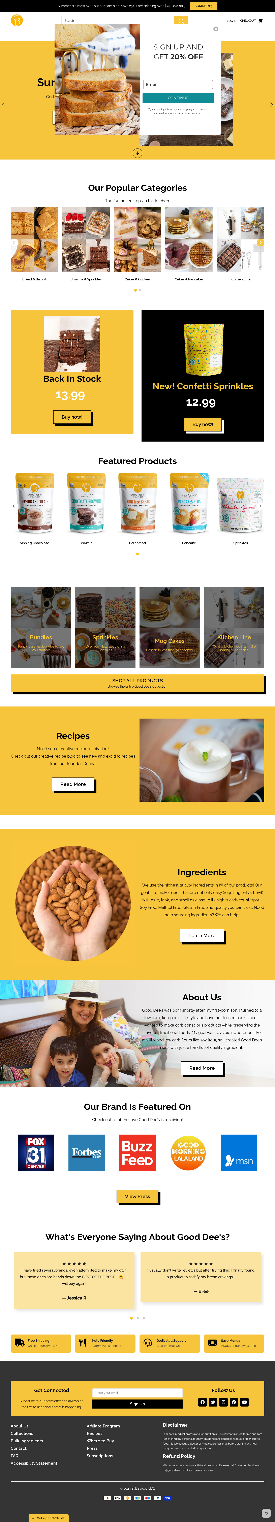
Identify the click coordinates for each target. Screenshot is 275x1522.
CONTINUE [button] (178, 98)
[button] (215, 29)
